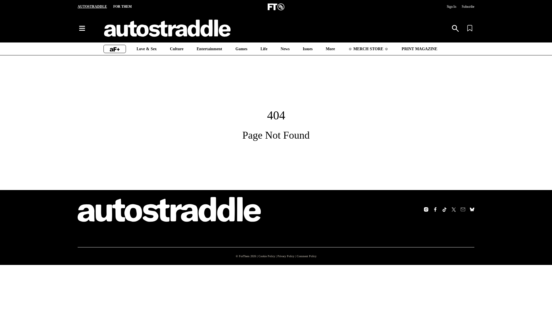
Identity (210, 287)
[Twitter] (453, 209)
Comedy (273, 269)
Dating (146, 269)
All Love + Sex (152, 260)
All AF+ (84, 260)
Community (213, 269)
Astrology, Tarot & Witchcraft (229, 260)
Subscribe (466, 7)
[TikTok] (444, 209)
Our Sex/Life (89, 278)
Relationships (152, 296)
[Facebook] (435, 209)
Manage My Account (361, 262)
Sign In (448, 7)
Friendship (149, 278)
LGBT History (215, 306)
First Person (214, 278)
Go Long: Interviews (95, 287)
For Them (121, 7)
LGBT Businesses (219, 296)
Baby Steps (88, 296)
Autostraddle (92, 7)
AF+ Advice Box (92, 269)
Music (270, 306)
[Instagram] (426, 209)
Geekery (273, 287)
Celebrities (275, 260)
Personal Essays (92, 306)
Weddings (149, 306)
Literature (274, 296)
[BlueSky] (472, 209)
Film (269, 278)
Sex (143, 287)
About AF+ (353, 280)
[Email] (463, 209)
